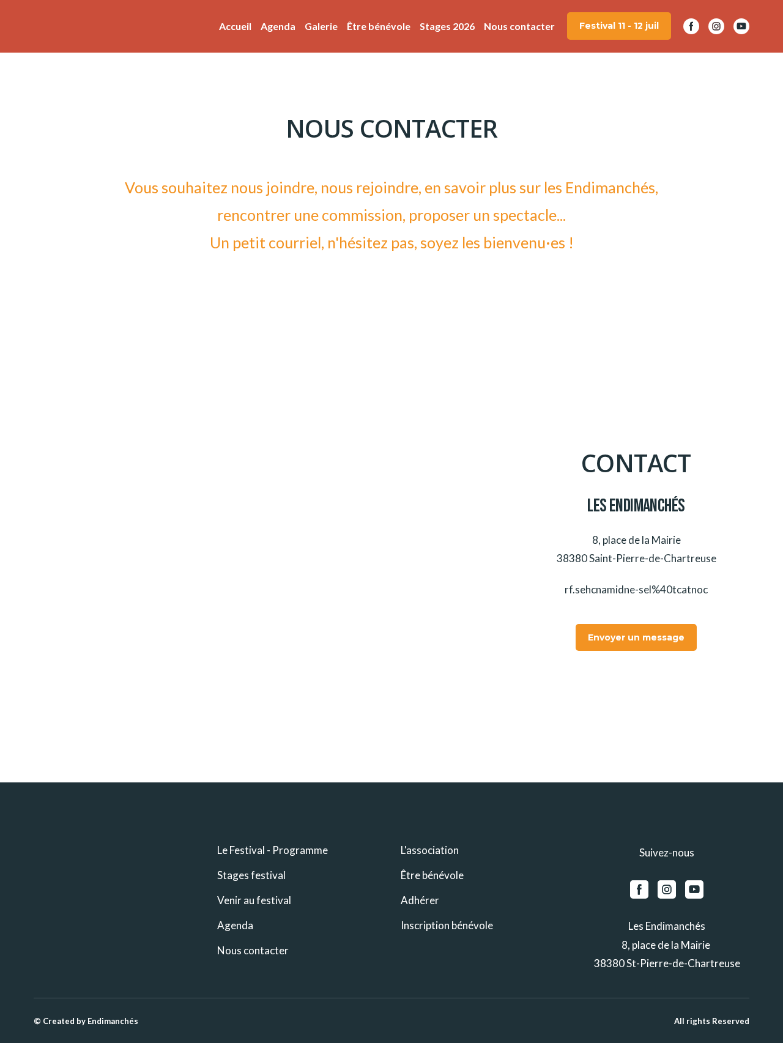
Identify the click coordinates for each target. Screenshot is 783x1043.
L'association (430, 850)
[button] (619, 26)
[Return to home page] (52, 26)
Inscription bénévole (447, 925)
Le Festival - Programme (272, 850)
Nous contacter (519, 26)
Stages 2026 (447, 26)
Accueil (235, 26)
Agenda (278, 26)
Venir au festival (254, 900)
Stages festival (251, 875)
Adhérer (420, 900)
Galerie (321, 26)
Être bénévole (378, 26)
